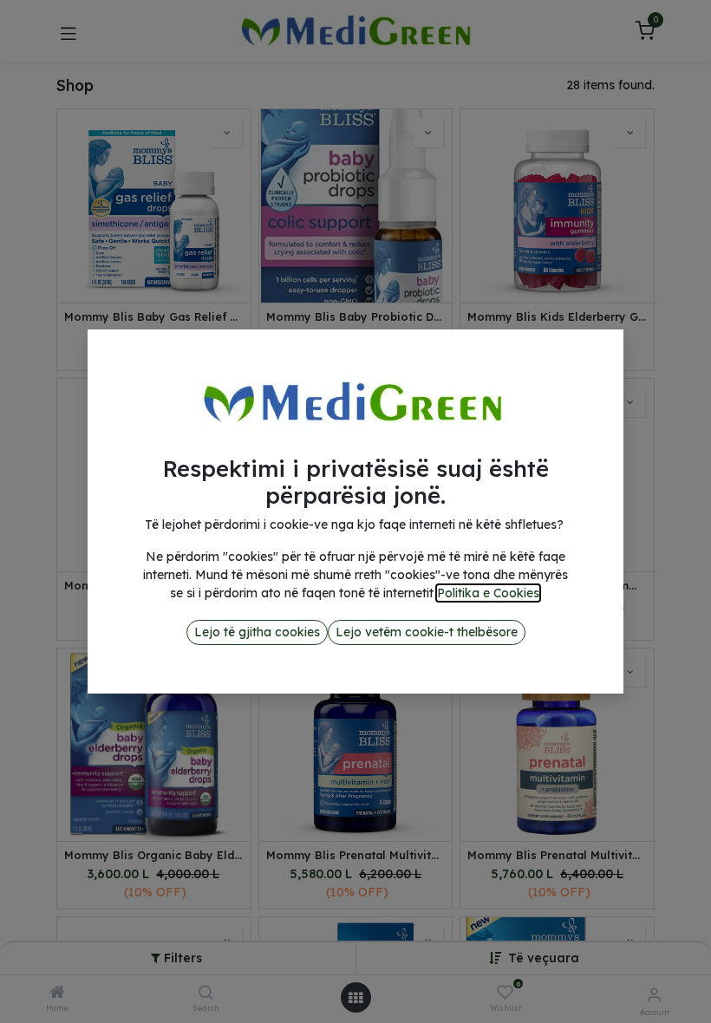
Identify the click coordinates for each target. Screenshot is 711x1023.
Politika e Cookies (488, 593)
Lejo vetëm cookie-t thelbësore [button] (427, 632)
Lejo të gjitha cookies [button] (257, 632)
